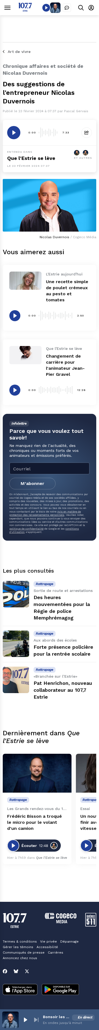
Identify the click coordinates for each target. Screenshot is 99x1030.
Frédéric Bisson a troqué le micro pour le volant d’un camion (34, 822)
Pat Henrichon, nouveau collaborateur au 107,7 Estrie (63, 690)
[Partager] (86, 132)
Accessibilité (47, 947)
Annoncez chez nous (20, 958)
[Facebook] (5, 971)
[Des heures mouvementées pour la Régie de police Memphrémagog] (16, 594)
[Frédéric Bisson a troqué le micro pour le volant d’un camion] (37, 773)
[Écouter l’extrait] (13, 132)
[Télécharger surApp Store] (20, 990)
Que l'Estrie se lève (31, 158)
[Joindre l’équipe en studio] (67, 8)
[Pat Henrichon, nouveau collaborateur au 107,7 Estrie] (16, 680)
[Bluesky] (16, 971)
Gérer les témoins (18, 947)
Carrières (55, 952)
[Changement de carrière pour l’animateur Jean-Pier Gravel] (25, 355)
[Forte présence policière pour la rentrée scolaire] (16, 644)
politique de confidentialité (26, 528)
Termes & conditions (20, 941)
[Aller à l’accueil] (25, 10)
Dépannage (69, 941)
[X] (27, 971)
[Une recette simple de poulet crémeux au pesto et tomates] (25, 281)
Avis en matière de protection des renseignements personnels (45, 513)
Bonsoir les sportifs (56, 1017)
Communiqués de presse (24, 952)
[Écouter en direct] (46, 7)
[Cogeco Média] (60, 921)
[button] (25, 1019)
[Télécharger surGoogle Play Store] (60, 990)
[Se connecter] (91, 7)
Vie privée (48, 941)
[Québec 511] (90, 925)
